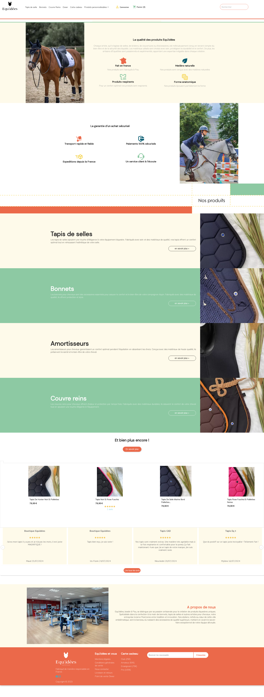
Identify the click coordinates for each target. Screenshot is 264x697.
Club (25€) (125, 659)
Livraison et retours (103, 672)
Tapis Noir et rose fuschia (107, 499)
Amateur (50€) (127, 662)
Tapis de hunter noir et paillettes (44, 499)
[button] (20, 20)
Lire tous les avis (132, 570)
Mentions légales (102, 659)
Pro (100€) (126, 669)
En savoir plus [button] (181, 248)
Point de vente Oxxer (104, 676)
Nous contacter (102, 669)
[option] (132, 20)
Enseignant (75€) (129, 666)
